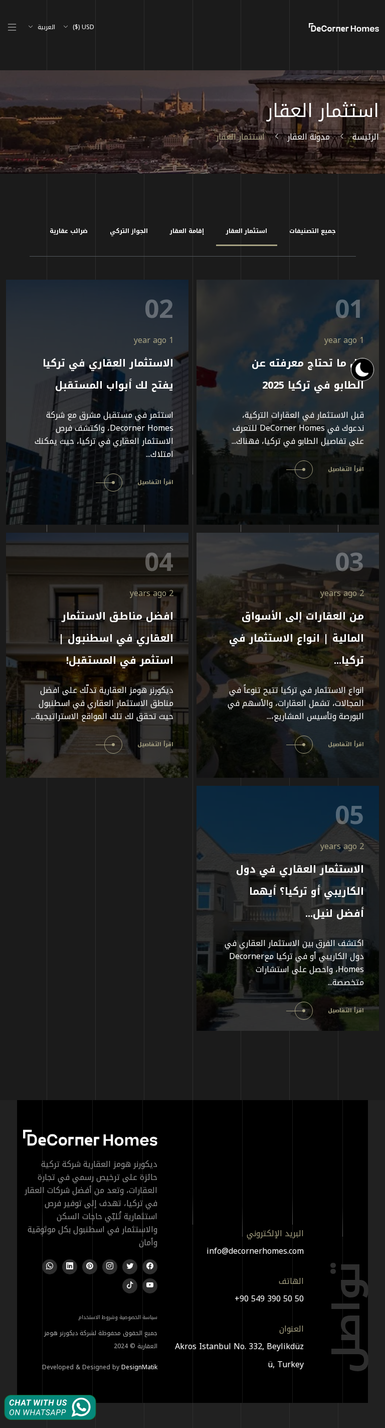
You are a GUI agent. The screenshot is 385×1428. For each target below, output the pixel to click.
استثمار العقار (246, 230)
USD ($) (82, 27)
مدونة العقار (308, 137)
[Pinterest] (89, 1266)
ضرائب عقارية (69, 230)
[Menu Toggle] (12, 27)
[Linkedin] (69, 1266)
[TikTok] (129, 1285)
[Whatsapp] (49, 1266)
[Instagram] (109, 1266)
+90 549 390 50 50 (269, 1298)
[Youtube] (149, 1285)
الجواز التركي (129, 230)
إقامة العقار (187, 230)
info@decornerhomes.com (255, 1251)
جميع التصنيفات (312, 230)
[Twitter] (129, 1266)
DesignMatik (139, 1367)
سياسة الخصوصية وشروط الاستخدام (117, 1317)
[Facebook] (149, 1266)
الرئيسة (365, 137)
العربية (45, 27)
